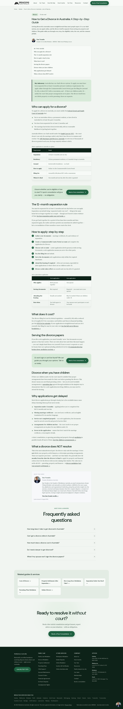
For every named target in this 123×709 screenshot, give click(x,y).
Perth (33, 698)
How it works (61, 3)
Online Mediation (60, 663)
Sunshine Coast (18, 701)
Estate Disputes (60, 660)
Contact (85, 3)
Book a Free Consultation (99, 3)
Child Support (42, 669)
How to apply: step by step (42, 58)
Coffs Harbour (33, 701)
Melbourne (22, 698)
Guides (20, 9)
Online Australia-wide (62, 669)
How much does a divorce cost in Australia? (61, 543)
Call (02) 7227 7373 (22, 669)
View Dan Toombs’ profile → (50, 496)
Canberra (45, 698)
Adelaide (39, 698)
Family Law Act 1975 (67, 134)
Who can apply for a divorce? (42, 52)
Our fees (76, 663)
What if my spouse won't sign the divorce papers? (61, 557)
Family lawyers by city (80, 669)
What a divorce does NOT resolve (43, 74)
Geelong (73, 698)
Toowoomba (102, 698)
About (35, 3)
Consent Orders (42, 675)
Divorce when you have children (43, 67)
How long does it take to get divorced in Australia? (61, 529)
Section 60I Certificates (62, 666)
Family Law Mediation (44, 656)
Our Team (42, 3)
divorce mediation (72, 463)
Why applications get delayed (42, 71)
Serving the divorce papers (41, 64)
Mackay (48, 701)
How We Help (51, 3)
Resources (78, 3)
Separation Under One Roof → (95, 582)
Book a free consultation (77, 192)
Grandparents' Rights (44, 685)
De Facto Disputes (43, 682)
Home (15, 9)
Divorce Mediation (43, 660)
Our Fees (69, 3)
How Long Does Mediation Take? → (72, 582)
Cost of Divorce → (25, 581)
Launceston (41, 701)
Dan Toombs (41, 39)
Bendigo (26, 701)
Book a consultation (79, 682)
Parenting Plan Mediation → (27, 591)
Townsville (95, 698)
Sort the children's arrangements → (64, 440)
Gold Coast (52, 698)
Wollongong (67, 698)
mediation (78, 437)
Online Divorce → (47, 590)
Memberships (78, 675)
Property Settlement (44, 663)
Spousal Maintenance (44, 672)
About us (76, 656)
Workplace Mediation (62, 656)
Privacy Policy (68, 705)
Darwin (84, 698)
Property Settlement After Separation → (50, 582)
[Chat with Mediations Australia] (118, 704)
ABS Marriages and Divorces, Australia (52, 139)
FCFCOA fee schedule (43, 323)
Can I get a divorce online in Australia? (61, 536)
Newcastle (59, 698)
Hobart (79, 698)
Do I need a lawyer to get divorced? (61, 550)
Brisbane (28, 698)
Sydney (16, 698)
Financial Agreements (44, 678)
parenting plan (47, 384)
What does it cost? (39, 61)
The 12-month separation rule (43, 55)
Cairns (89, 698)
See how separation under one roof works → (51, 216)
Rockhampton (54, 701)
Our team (76, 672)
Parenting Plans (42, 666)
